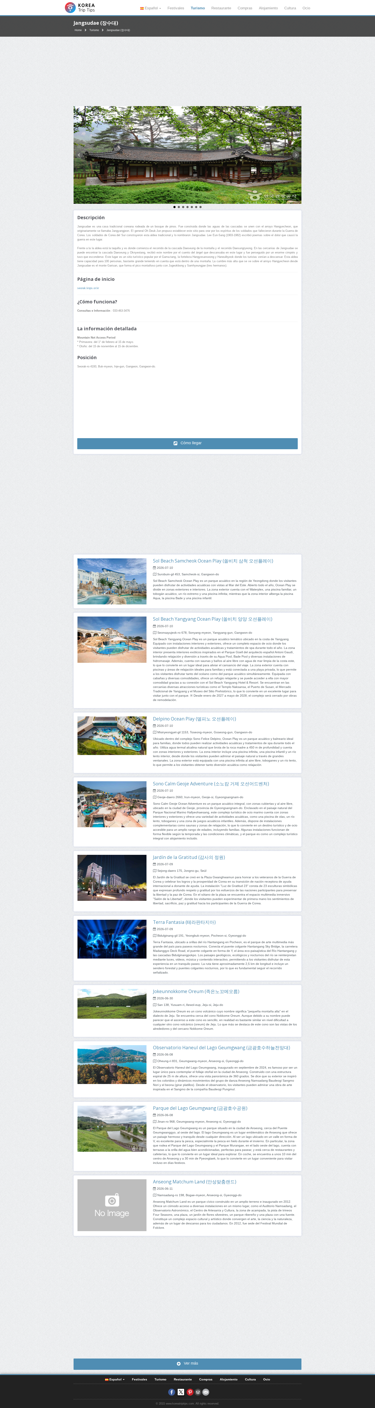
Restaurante (221, 8)
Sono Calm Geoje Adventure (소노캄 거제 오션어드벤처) (211, 784)
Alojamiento (268, 8)
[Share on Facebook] (171, 1391)
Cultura (290, 8)
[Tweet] (181, 1391)
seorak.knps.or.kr (88, 288)
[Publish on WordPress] (197, 1391)
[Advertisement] (187, 71)
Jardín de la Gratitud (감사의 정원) (189, 857)
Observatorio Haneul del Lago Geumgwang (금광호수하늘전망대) (221, 1047)
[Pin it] (190, 1391)
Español (151, 8)
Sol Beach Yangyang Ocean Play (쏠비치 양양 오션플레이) (212, 619)
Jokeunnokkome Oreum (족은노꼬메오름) (196, 991)
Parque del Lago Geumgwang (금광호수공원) (200, 1108)
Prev (79, 154)
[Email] (205, 1391)
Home (78, 30)
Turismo (198, 8)
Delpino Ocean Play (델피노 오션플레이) (194, 719)
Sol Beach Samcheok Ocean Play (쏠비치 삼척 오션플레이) (213, 561)
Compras (245, 8)
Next (295, 154)
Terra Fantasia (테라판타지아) (184, 922)
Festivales (176, 8)
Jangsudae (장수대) (118, 30)
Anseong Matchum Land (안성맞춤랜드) (194, 1182)
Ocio (306, 8)
